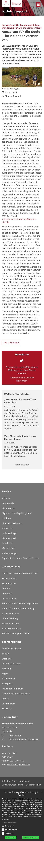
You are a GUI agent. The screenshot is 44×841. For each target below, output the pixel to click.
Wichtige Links (11, 566)
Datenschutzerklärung (32, 816)
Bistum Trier (9, 716)
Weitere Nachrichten (17, 394)
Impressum (5, 819)
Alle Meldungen (11, 342)
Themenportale (11, 641)
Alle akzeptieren (30, 837)
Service (6, 491)
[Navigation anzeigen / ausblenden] (38, 4)
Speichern (10, 837)
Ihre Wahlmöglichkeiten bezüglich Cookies (22, 794)
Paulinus (7, 746)
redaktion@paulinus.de (18, 764)
